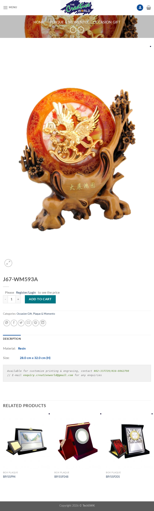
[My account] (140, 7)
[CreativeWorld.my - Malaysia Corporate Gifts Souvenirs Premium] (77, 7)
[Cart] (148, 7)
